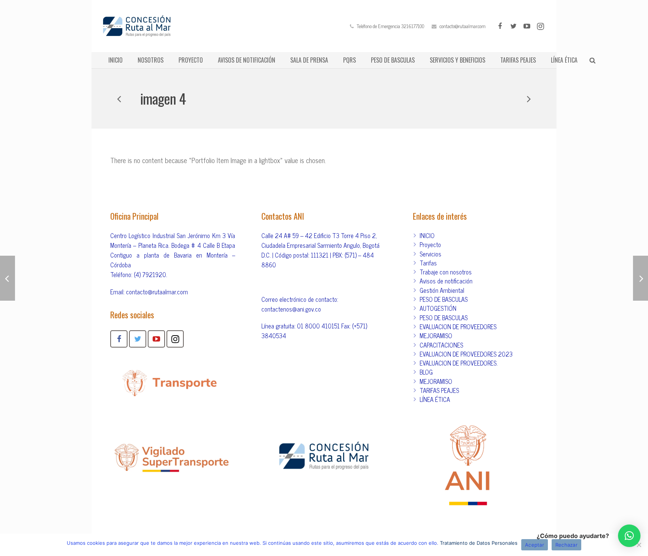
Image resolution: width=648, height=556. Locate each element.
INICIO (427, 235)
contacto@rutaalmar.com (463, 26)
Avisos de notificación (446, 281)
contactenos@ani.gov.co (291, 309)
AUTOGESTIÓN (438, 308)
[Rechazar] (638, 545)
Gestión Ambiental (442, 290)
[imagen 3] (528, 98)
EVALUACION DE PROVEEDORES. (459, 363)
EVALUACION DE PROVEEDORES (458, 326)
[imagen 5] (119, 98)
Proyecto (430, 244)
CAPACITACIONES (441, 345)
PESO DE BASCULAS (444, 299)
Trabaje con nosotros (446, 272)
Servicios (430, 254)
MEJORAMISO (436, 335)
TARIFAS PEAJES (439, 390)
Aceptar (534, 545)
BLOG (426, 372)
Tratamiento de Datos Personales (479, 543)
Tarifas (428, 263)
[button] (629, 536)
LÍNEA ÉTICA (435, 399)
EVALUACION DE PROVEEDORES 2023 (466, 354)
